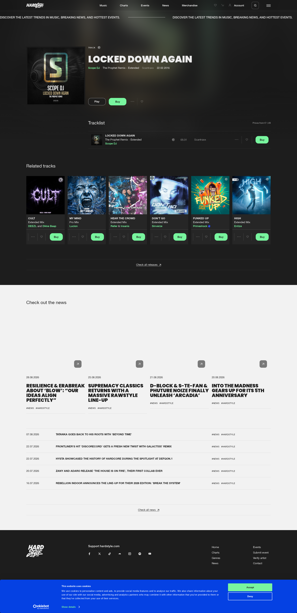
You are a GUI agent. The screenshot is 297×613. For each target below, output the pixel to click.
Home (215, 547)
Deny (250, 596)
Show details (69, 607)
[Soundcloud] (119, 554)
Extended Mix (36, 222)
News (165, 5)
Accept (250, 587)
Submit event (261, 552)
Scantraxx (148, 67)
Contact (257, 563)
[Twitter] (99, 554)
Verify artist (259, 558)
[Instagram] (129, 554)
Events (145, 5)
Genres (216, 558)
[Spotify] (139, 554)
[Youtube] (149, 554)
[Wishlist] (216, 5)
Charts (124, 5)
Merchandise (189, 5)
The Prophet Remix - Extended (123, 139)
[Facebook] (89, 554)
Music (103, 5)
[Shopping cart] (223, 5)
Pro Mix (74, 222)
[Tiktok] (109, 554)
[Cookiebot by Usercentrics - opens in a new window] (41, 607)
